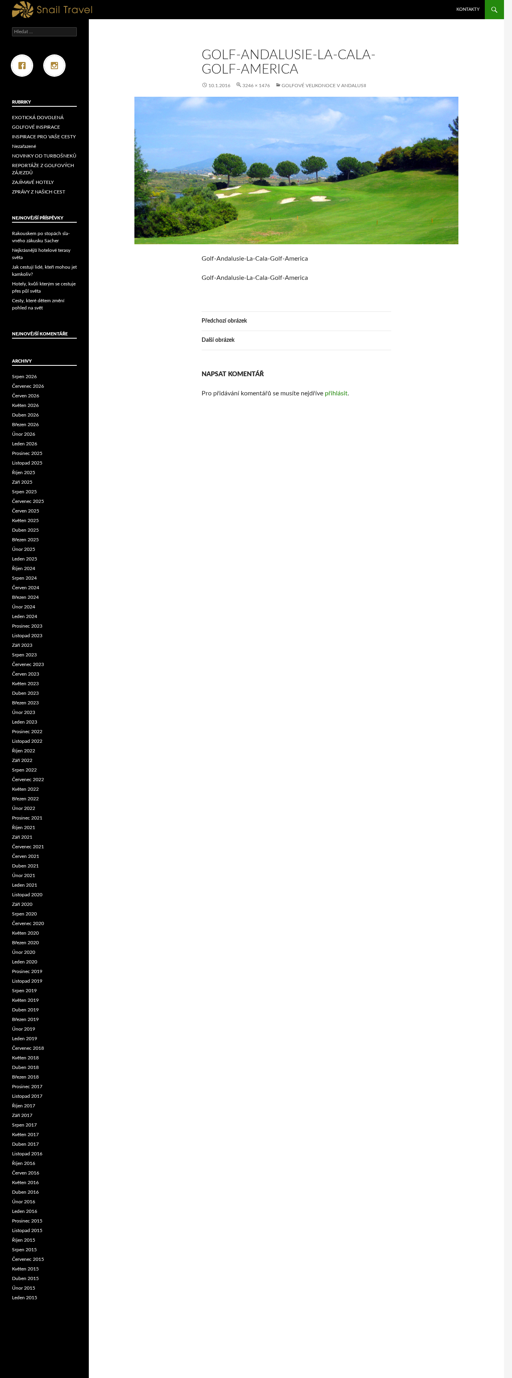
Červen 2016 (25, 1173)
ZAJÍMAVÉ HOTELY (33, 182)
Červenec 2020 (28, 923)
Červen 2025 (25, 511)
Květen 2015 (25, 1268)
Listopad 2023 (27, 635)
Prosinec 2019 (27, 971)
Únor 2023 (23, 712)
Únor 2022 (23, 808)
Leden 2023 (24, 722)
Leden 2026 (24, 443)
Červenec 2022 (28, 779)
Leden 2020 (24, 961)
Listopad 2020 (27, 894)
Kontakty (468, 9)
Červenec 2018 (28, 1048)
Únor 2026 (23, 434)
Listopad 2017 (27, 1096)
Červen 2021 (25, 856)
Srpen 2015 (24, 1249)
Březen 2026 (25, 424)
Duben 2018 (25, 1067)
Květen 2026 (25, 405)
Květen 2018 (25, 1057)
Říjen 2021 (23, 827)
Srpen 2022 (24, 770)
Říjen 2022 (23, 750)
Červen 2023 (25, 674)
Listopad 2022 (27, 741)
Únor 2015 (23, 1288)
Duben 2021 (25, 865)
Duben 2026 (25, 415)
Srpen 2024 (24, 578)
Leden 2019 (24, 1038)
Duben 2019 (25, 1009)
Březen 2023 (25, 702)
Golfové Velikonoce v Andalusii (324, 85)
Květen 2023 (25, 683)
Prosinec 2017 (27, 1086)
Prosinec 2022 (27, 731)
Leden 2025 (24, 558)
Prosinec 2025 (27, 453)
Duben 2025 (25, 530)
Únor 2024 (23, 606)
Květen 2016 (25, 1182)
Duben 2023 (25, 693)
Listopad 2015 (27, 1230)
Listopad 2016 (27, 1153)
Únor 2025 (23, 549)
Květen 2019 (25, 1000)
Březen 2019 (25, 1019)
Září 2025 (22, 482)
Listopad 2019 (27, 981)
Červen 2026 (25, 395)
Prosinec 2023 (27, 626)
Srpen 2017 (24, 1125)
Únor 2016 (23, 1201)
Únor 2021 (23, 875)
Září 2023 (22, 645)
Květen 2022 (25, 789)
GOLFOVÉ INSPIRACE (36, 127)
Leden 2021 (24, 885)
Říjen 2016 (23, 1163)
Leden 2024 (24, 616)
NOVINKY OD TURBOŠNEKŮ (44, 156)
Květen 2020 (25, 933)
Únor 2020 (23, 952)
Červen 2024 (25, 587)
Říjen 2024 (23, 568)
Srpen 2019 (24, 990)
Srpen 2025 (24, 491)
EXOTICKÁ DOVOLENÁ (38, 117)
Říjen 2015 (23, 1240)
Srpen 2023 (24, 654)
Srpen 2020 (24, 913)
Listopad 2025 (27, 463)
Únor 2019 (23, 1029)
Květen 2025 (25, 520)
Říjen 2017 (23, 1105)
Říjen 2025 (23, 472)
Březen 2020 (25, 942)
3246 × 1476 (256, 85)
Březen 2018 (25, 1077)
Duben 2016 (25, 1192)
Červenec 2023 (28, 664)
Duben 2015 (25, 1278)
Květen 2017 (25, 1134)
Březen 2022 (25, 798)
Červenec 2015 (28, 1259)
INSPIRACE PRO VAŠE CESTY (44, 136)
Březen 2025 (25, 539)
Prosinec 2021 (27, 818)
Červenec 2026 (28, 386)
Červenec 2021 (28, 846)
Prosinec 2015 (27, 1220)
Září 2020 (22, 904)
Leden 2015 (24, 1297)
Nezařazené (24, 146)
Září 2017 (22, 1115)
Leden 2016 (24, 1211)
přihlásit (336, 393)
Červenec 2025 (28, 501)
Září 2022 (22, 760)
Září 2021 (22, 837)
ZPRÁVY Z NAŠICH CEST (38, 191)
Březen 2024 (25, 597)
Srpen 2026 (24, 376)
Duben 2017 (25, 1144)
